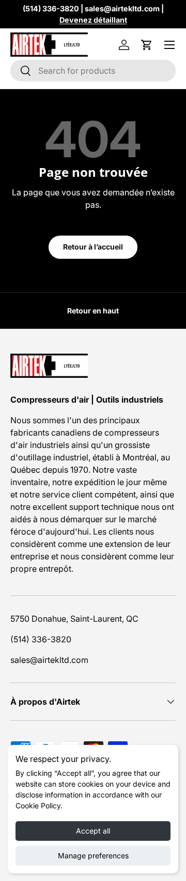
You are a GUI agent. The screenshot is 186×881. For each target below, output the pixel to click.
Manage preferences (93, 855)
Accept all (93, 830)
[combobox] (93, 70)
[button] (146, 45)
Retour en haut (93, 310)
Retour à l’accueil (93, 246)
